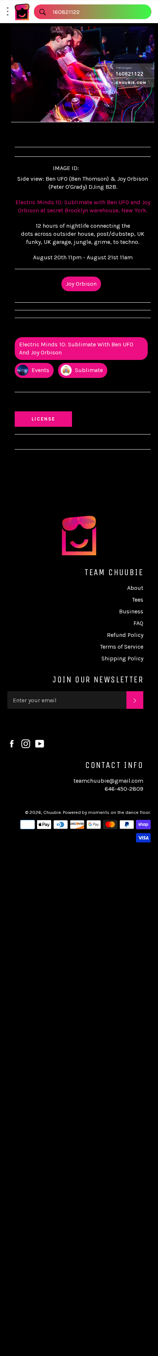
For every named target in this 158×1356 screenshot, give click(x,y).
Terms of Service (121, 646)
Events (39, 370)
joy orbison (81, 283)
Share (31, 133)
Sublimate (88, 370)
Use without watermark (52, 403)
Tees (137, 599)
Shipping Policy (122, 658)
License (50, 419)
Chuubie (52, 812)
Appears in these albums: (53, 329)
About (135, 587)
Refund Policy (125, 634)
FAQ (138, 623)
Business (131, 611)
